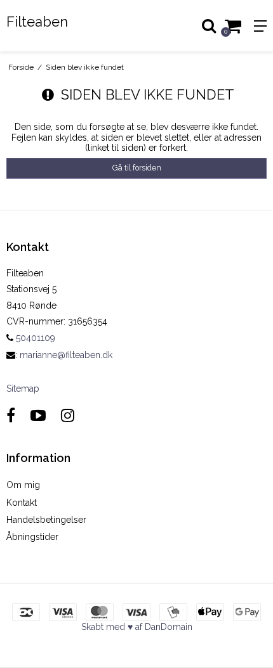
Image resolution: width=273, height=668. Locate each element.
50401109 (34, 338)
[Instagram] (67, 415)
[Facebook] (10, 415)
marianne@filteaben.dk (66, 355)
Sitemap (22, 388)
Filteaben (37, 21)
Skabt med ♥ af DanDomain (136, 627)
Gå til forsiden (136, 167)
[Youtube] (38, 415)
